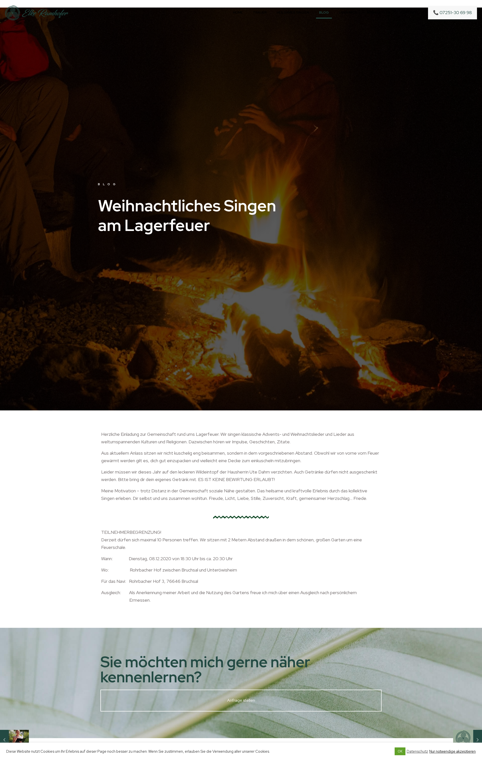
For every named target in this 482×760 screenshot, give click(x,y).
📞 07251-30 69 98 (452, 12)
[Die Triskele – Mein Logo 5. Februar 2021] (467, 740)
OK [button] (400, 751)
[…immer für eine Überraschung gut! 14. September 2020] (14, 740)
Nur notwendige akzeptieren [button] (452, 751)
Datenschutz (417, 751)
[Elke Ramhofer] (37, 12)
